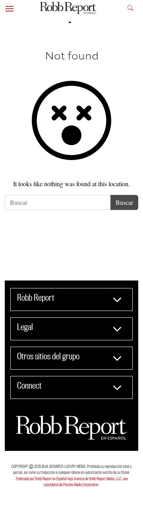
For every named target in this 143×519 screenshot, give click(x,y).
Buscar (124, 202)
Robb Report (35, 297)
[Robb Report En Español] (68, 8)
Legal (25, 326)
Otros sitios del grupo (48, 356)
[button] (9, 8)
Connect (29, 385)
